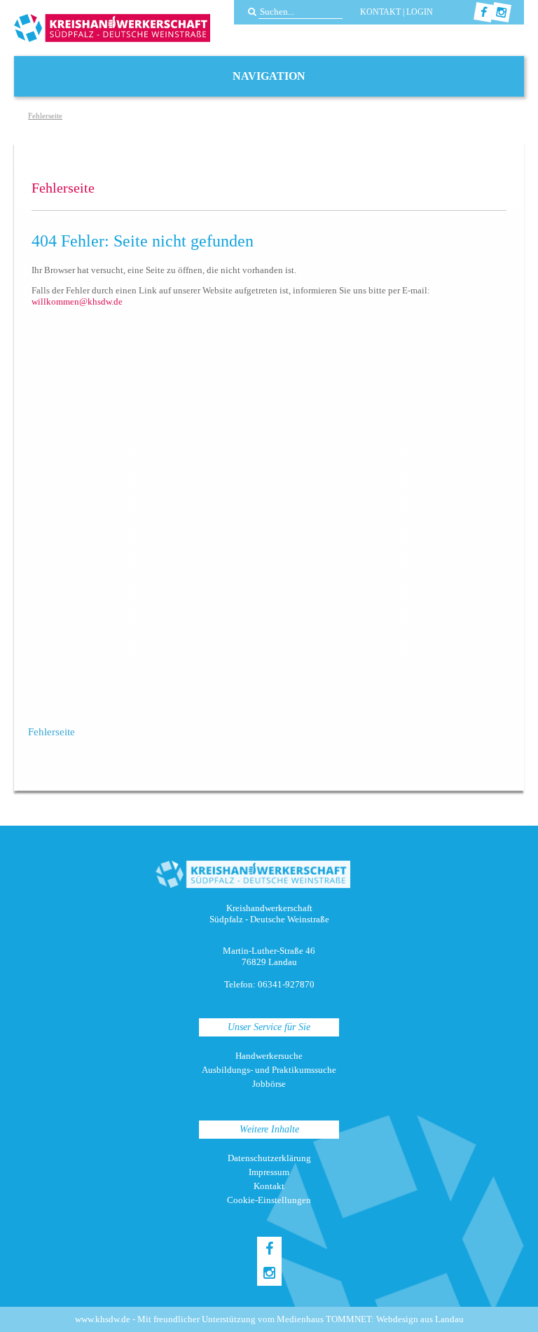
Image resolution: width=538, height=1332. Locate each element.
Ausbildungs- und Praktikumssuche (269, 1069)
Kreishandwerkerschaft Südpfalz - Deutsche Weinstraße (112, 28)
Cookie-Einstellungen (269, 1200)
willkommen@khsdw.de (77, 301)
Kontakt (380, 12)
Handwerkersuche (269, 1055)
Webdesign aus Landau (420, 1319)
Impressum (269, 1172)
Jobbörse (269, 1083)
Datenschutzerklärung (269, 1158)
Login (419, 12)
